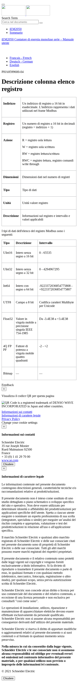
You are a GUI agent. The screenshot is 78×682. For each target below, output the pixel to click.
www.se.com (10, 460)
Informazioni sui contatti (17, 412)
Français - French (21, 58)
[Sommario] (3, 47)
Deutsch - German (21, 61)
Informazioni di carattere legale (21, 415)
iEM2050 (16, 29)
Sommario (16, 32)
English (14, 65)
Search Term (10, 18)
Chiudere (8, 464)
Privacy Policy (11, 419)
